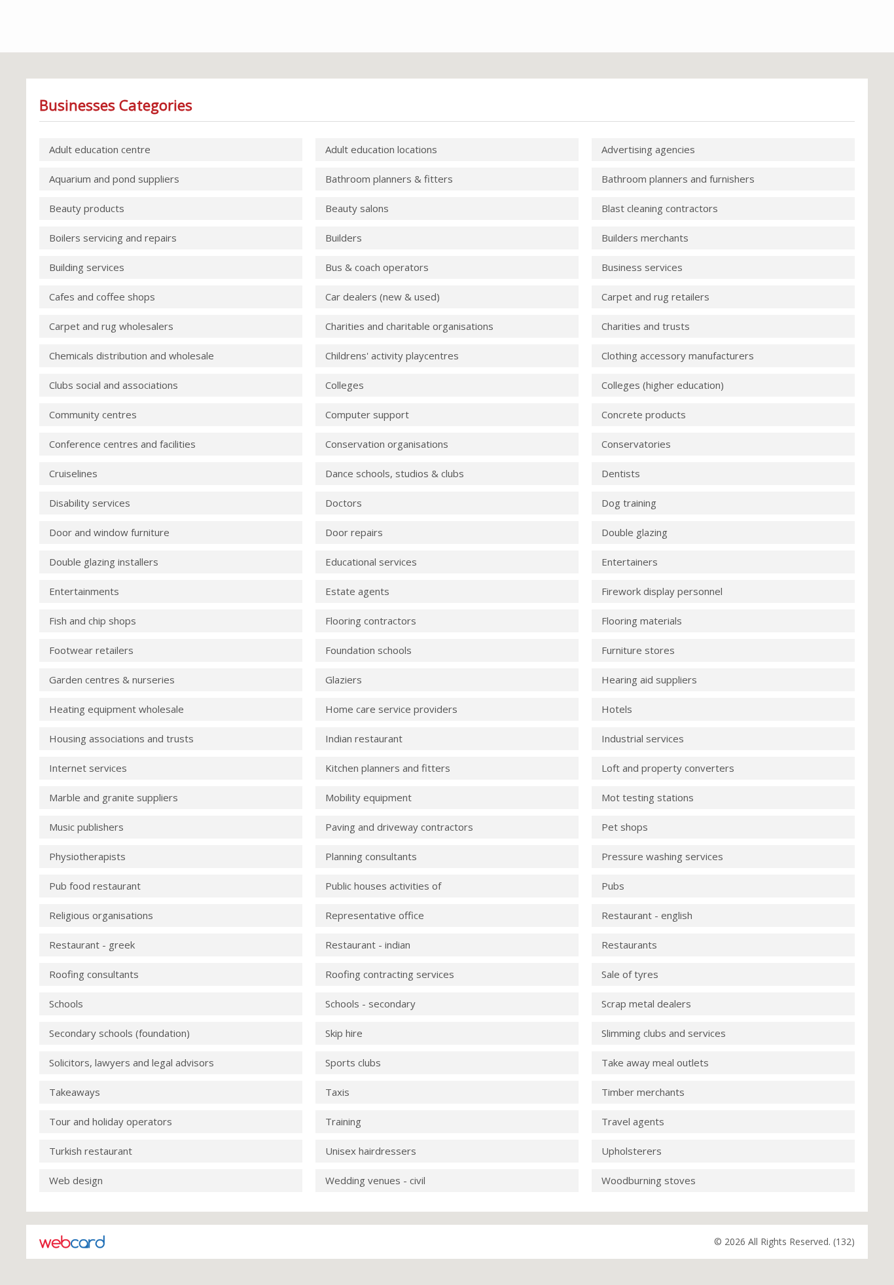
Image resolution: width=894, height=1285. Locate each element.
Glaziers (343, 679)
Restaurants (629, 944)
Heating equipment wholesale (116, 708)
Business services (642, 267)
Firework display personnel (662, 591)
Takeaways (74, 1091)
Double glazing (634, 532)
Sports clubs (353, 1062)
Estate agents (357, 591)
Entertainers (629, 561)
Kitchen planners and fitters (387, 767)
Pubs (612, 885)
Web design (76, 1180)
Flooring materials (641, 620)
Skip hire (344, 1033)
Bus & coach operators (377, 267)
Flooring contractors (370, 620)
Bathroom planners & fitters (389, 178)
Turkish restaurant (90, 1150)
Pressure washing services (662, 856)
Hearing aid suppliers (649, 679)
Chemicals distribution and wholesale (131, 355)
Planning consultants (371, 856)
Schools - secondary (370, 1003)
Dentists (620, 473)
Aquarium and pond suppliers (114, 178)
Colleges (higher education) (662, 384)
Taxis (337, 1091)
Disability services (89, 502)
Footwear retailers (91, 650)
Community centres (93, 414)
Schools (66, 1003)
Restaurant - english (646, 915)
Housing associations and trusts (121, 738)
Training (343, 1121)
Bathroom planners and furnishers (678, 178)
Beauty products (86, 208)
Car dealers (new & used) (382, 296)
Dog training (628, 502)
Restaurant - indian (367, 944)
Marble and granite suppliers (113, 797)
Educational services (371, 561)
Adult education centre (100, 149)
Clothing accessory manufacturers (677, 355)
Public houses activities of (383, 885)
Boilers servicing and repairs (113, 237)
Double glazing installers (103, 561)
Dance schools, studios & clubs (394, 473)
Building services (86, 267)
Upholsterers (631, 1150)
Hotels (616, 708)
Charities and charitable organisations (409, 326)
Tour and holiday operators (110, 1121)
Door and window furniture (109, 532)
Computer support (367, 414)
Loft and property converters (667, 767)
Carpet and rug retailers (655, 296)
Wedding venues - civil (375, 1180)
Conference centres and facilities (122, 443)
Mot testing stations (647, 797)
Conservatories (636, 443)
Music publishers (86, 826)
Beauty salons (357, 208)
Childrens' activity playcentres (392, 355)
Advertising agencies (648, 149)
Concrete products (643, 414)
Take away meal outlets (655, 1062)
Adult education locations (381, 149)
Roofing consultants (94, 974)
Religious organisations (101, 915)
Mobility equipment (368, 797)
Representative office (374, 915)
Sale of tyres (629, 974)
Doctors (343, 502)
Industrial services (642, 738)
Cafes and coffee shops (102, 296)
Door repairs (354, 532)
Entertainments (84, 591)
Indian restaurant (363, 738)
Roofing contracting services (389, 974)
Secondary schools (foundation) (119, 1033)
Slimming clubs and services (663, 1033)
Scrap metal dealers (646, 1003)
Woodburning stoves (648, 1180)
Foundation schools (368, 650)
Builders (343, 237)
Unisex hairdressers (370, 1150)
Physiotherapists (87, 856)
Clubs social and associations (113, 384)
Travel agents (632, 1121)
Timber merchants (643, 1091)
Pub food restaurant (95, 885)
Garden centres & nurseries (112, 679)
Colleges (344, 384)
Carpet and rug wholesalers (111, 326)
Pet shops (624, 826)
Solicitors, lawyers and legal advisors (131, 1062)
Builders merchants (644, 237)
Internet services (88, 767)
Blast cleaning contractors (659, 208)
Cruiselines (73, 473)
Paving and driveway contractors (399, 826)
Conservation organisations (386, 443)
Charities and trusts (645, 326)
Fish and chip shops (92, 620)
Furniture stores (638, 650)
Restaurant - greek (92, 944)
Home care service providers (391, 708)
